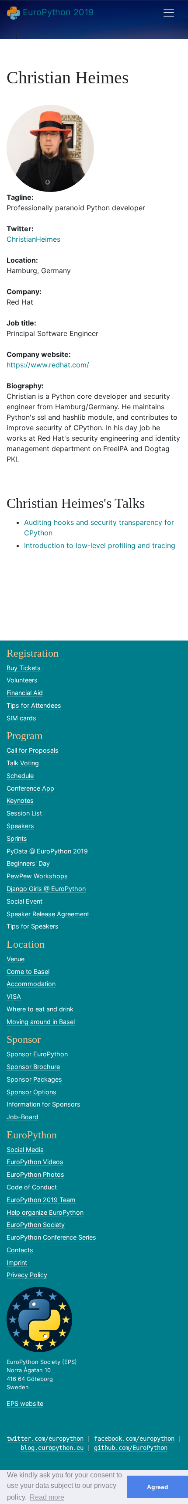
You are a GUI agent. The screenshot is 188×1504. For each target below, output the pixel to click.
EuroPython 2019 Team (41, 1199)
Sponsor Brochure (33, 1066)
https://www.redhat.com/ (48, 364)
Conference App (30, 788)
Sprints (17, 838)
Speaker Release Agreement (48, 914)
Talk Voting (23, 763)
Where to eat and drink (40, 1009)
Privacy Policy (27, 1274)
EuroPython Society (36, 1224)
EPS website (25, 1403)
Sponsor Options (31, 1092)
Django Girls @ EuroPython (46, 888)
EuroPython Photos (35, 1174)
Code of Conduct (32, 1187)
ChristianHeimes (33, 239)
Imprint (17, 1262)
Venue (15, 959)
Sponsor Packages (34, 1079)
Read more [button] (47, 1497)
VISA (14, 996)
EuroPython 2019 (57, 12)
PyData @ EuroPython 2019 (47, 851)
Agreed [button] (157, 1486)
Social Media (25, 1149)
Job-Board (22, 1116)
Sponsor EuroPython (37, 1054)
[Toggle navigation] (169, 12)
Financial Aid (25, 692)
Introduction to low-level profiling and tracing (99, 545)
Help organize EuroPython (45, 1212)
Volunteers (22, 680)
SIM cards (21, 718)
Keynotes (20, 800)
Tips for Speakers (33, 926)
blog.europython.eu (52, 1447)
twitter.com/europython (45, 1438)
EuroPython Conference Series (51, 1237)
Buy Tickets (24, 667)
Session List (24, 813)
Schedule (20, 775)
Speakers (20, 825)
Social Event (24, 901)
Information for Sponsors (43, 1104)
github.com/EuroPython (130, 1447)
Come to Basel (28, 971)
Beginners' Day (28, 863)
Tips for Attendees (34, 705)
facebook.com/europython (134, 1438)
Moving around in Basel (41, 1021)
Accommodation (31, 983)
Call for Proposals (33, 750)
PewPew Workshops (37, 876)
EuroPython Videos (35, 1161)
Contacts (20, 1250)
